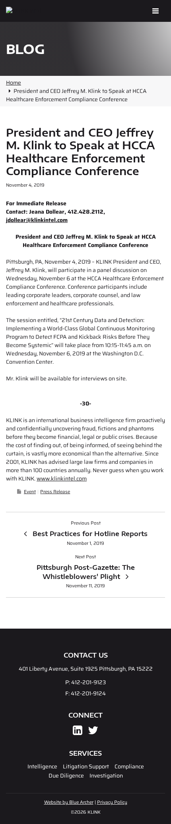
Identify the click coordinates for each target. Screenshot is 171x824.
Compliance (129, 766)
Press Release (55, 491)
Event (30, 491)
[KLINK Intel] (42, 11)
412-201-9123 (88, 682)
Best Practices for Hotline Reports (90, 534)
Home (13, 82)
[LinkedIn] (77, 732)
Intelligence (42, 766)
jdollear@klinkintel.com (37, 220)
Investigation (106, 775)
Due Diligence (66, 775)
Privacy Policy (112, 802)
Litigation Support (86, 766)
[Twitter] (93, 732)
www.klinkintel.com (62, 478)
